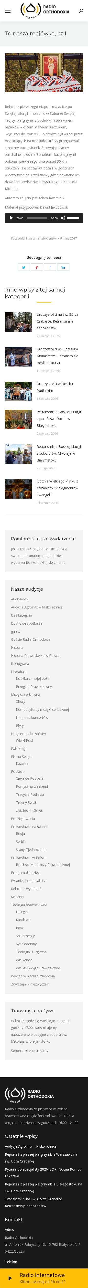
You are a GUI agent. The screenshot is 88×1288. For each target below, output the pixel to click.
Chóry (20, 701)
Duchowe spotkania (27, 623)
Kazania (22, 763)
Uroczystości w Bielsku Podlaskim (55, 387)
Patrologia (19, 748)
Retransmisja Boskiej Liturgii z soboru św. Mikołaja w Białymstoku (59, 453)
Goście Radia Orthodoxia (30, 639)
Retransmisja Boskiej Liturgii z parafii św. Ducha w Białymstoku (59, 418)
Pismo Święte (22, 756)
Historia (17, 647)
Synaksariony (26, 944)
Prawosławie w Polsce (28, 857)
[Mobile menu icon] (8, 11)
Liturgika (22, 911)
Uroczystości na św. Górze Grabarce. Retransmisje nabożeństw (57, 321)
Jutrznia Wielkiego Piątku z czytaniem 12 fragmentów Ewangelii (57, 488)
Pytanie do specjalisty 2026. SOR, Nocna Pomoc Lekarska (43, 1172)
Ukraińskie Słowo (29, 810)
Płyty (20, 725)
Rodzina (17, 896)
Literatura (18, 671)
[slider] (74, 217)
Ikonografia (20, 663)
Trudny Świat (26, 802)
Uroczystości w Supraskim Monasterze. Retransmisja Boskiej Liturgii (57, 356)
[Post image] (18, 322)
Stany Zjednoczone (31, 849)
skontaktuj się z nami (47, 562)
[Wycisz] (63, 218)
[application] (44, 218)
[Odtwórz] (11, 218)
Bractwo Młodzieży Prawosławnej (43, 864)
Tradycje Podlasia (30, 794)
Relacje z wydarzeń (26, 888)
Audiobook (19, 599)
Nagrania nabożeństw (41, 238)
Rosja (20, 833)
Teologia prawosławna (29, 904)
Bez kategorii (21, 615)
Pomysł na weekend (32, 786)
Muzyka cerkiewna (25, 694)
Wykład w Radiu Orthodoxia (33, 976)
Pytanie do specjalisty (28, 880)
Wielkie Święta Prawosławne (38, 968)
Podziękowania (23, 818)
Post (19, 927)
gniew (15, 631)
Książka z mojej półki (32, 678)
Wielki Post (24, 740)
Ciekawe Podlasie (30, 778)
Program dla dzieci (25, 872)
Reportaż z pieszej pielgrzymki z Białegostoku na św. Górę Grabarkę (43, 1187)
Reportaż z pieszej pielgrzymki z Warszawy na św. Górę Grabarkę (41, 1157)
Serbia (21, 841)
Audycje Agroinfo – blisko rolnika (37, 607)
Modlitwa (23, 919)
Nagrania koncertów (32, 717)
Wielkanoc (24, 960)
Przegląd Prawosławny (34, 686)
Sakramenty (25, 935)
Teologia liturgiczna (31, 952)
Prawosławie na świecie (30, 826)
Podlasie (17, 771)
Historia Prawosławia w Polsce (35, 655)
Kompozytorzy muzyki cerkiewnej (42, 709)
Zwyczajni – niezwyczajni (30, 984)
